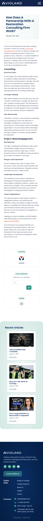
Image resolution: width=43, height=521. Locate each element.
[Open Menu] (39, 3)
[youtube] (18, 466)
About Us (20, 487)
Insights (19, 490)
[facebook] (5, 466)
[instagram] (14, 466)
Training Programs (23, 484)
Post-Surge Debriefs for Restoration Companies (19, 415)
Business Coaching (23, 480)
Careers (19, 494)
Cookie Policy (26, 517)
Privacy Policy (17, 517)
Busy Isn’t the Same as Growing (18, 383)
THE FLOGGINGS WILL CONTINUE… (17, 351)
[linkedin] (9, 466)
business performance (11, 221)
